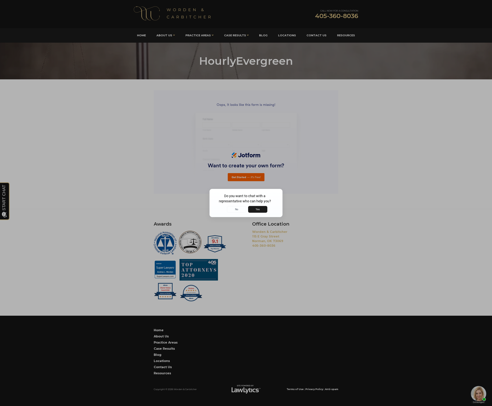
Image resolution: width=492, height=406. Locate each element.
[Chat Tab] (246, 203)
